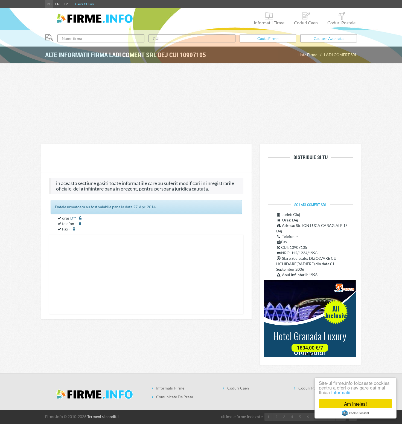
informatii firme (269, 22)
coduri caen (306, 22)
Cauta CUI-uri (84, 4)
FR (66, 4)
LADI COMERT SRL (340, 54)
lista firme (307, 54)
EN (57, 4)
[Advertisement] (201, 102)
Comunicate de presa (174, 396)
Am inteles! (355, 403)
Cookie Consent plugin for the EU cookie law (355, 413)
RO (49, 4)
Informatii (340, 392)
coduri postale (341, 22)
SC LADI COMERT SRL (310, 204)
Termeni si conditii (103, 416)
